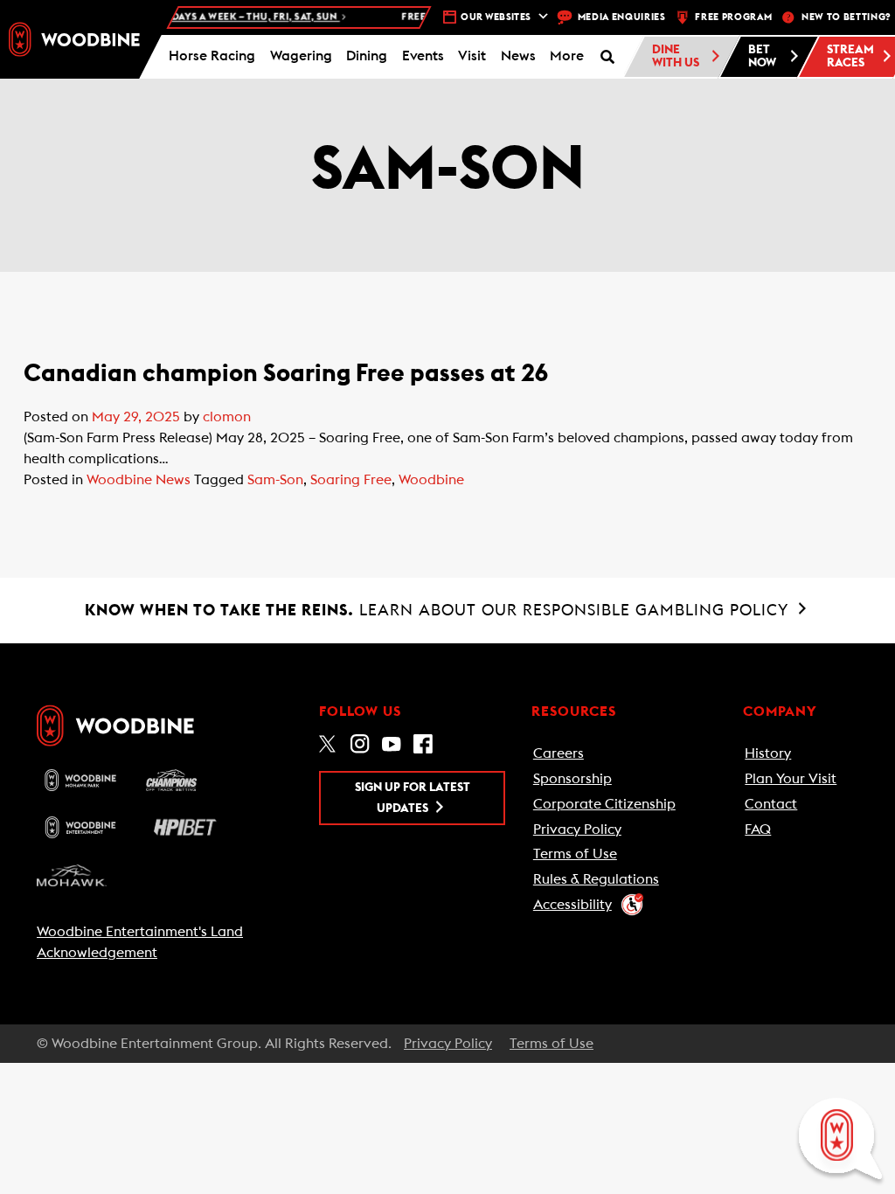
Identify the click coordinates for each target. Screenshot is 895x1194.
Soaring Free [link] (351, 480)
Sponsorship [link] (572, 779)
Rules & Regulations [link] (596, 879)
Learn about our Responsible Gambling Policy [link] (439, 610)
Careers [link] (558, 753)
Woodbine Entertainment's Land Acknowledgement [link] (140, 942)
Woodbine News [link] (139, 480)
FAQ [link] (758, 829)
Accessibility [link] (572, 905)
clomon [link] (227, 417)
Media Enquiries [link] (622, 17)
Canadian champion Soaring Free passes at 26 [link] (286, 373)
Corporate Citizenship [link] (604, 804)
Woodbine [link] (431, 480)
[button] (567, 57)
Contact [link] (771, 804)
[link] (74, 40)
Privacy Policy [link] (577, 829)
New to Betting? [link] (846, 17)
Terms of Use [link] (575, 854)
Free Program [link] (733, 17)
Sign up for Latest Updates (412, 798)
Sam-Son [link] (275, 480)
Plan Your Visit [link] (790, 779)
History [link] (768, 753)
